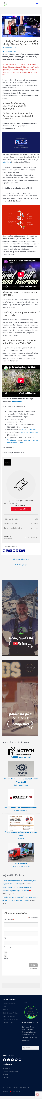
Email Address (9, 920)
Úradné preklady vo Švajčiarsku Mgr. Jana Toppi (21, 833)
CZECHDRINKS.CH (21, 811)
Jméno (6, 929)
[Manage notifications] (37, 1094)
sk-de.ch (21, 839)
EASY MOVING (21, 863)
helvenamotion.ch (21, 785)
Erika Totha (6, 162)
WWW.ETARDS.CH (28, 430)
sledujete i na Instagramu (11, 72)
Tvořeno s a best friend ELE (12, 1091)
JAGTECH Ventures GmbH (21, 757)
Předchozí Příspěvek (21, 559)
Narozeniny (7, 947)
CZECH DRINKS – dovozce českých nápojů (21, 808)
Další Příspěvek (21, 565)
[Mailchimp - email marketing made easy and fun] (33, 968)
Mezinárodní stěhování (21, 866)
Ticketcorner (12, 440)
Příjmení (6, 938)
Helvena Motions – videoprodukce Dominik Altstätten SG (21, 780)
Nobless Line (17, 401)
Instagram (34, 432)
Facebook (25, 432)
